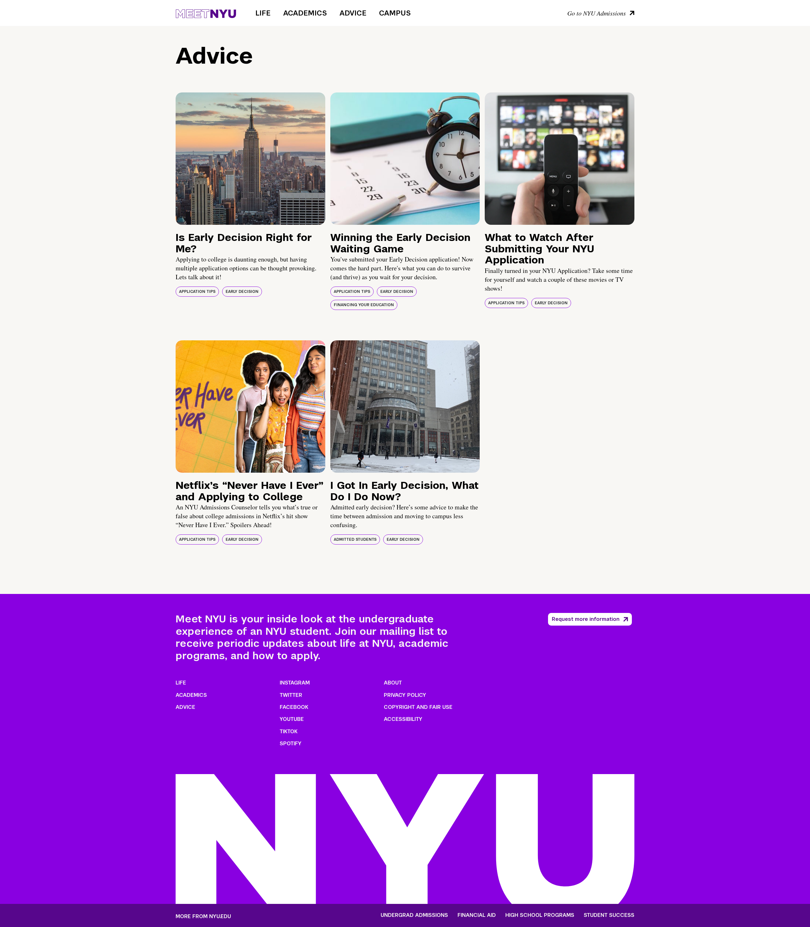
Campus (395, 13)
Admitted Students (355, 539)
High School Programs (539, 915)
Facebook (294, 707)
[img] (250, 158)
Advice (353, 13)
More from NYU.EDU (203, 916)
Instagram (295, 682)
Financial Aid (477, 915)
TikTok (288, 731)
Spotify (291, 743)
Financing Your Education (364, 304)
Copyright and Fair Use (418, 707)
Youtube (292, 719)
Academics (305, 13)
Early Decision (242, 291)
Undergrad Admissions (414, 915)
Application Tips (197, 291)
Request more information (586, 619)
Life (263, 13)
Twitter (291, 695)
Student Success (609, 915)
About (393, 682)
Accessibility (403, 719)
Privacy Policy (405, 695)
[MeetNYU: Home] (206, 13)
